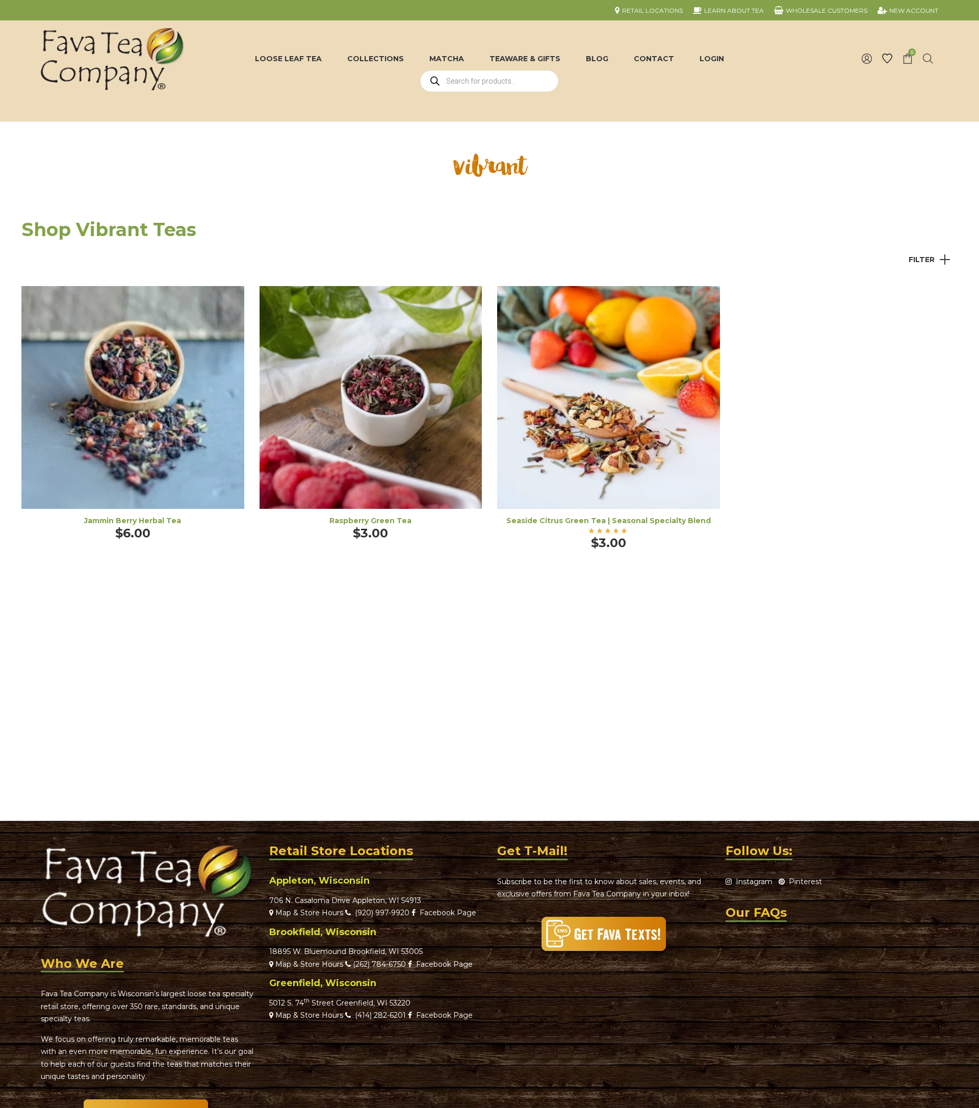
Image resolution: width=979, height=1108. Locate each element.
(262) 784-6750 (379, 964)
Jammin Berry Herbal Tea (132, 520)
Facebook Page (446, 912)
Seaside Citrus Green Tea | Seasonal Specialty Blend (608, 520)
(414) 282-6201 (380, 1015)
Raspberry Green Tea (370, 520)
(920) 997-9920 (380, 912)
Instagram (752, 881)
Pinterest (803, 881)
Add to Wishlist (229, 301)
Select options (132, 411)
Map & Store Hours (308, 912)
